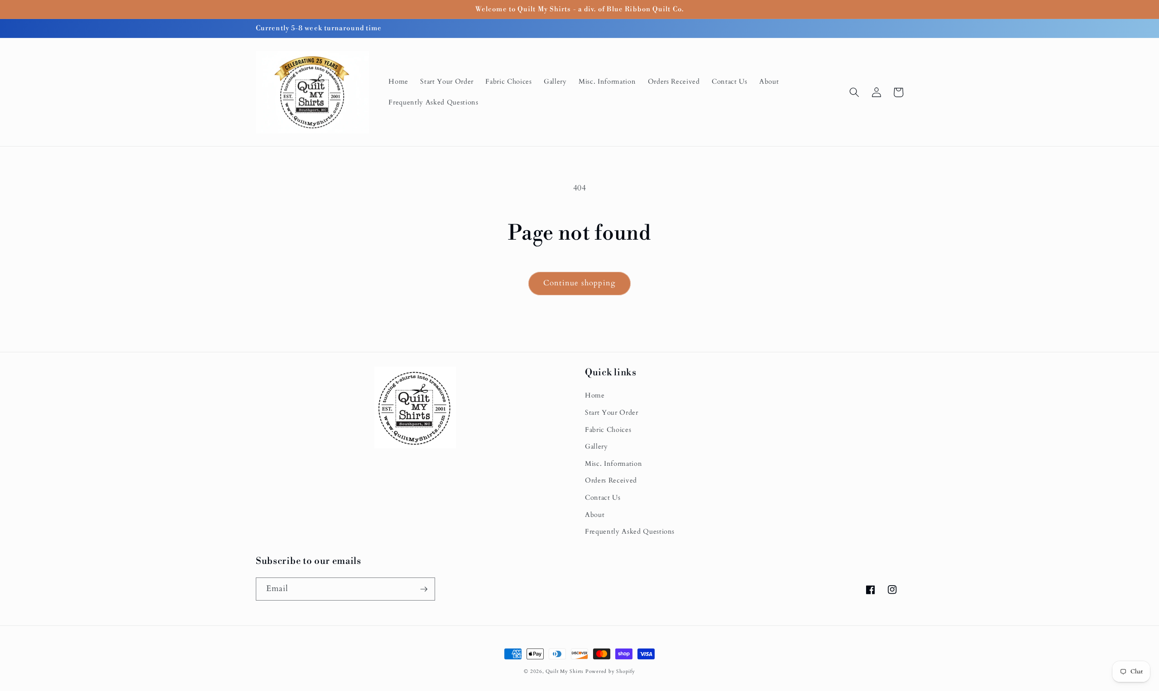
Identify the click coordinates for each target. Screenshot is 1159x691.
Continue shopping (579, 283)
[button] (854, 92)
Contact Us (603, 497)
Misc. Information (613, 464)
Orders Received (611, 480)
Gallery (596, 446)
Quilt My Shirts (565, 671)
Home (595, 395)
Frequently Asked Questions (630, 531)
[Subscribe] (424, 589)
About (594, 515)
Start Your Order (611, 412)
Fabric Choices (608, 430)
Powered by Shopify (610, 671)
